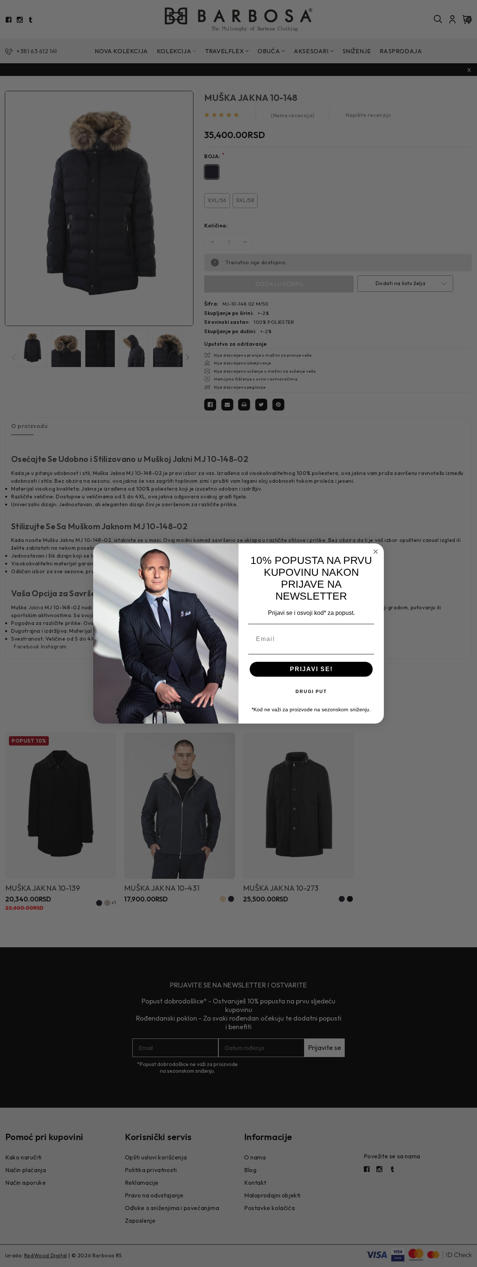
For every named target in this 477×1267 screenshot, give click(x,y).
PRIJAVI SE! (311, 669)
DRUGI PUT (311, 691)
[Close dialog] (375, 551)
